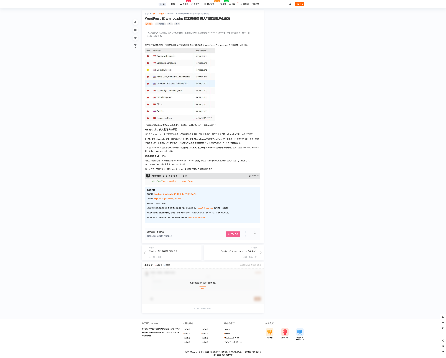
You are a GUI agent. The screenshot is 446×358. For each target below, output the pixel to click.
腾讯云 (227, 333)
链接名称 (187, 329)
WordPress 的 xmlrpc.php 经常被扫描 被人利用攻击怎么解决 (175, 194)
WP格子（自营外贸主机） (234, 342)
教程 (233, 4)
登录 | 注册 (299, 4)
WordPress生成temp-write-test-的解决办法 (239, 251)
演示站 (196, 4)
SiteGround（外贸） (232, 338)
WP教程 (161, 14)
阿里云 (227, 329)
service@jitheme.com (205, 208)
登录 (202, 288)
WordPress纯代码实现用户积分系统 (163, 251)
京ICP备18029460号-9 (253, 352)
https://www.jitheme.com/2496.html (167, 199)
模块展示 (212, 2)
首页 (154, 14)
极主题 (206, 352)
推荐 (173, 4)
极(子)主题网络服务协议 (197, 217)
